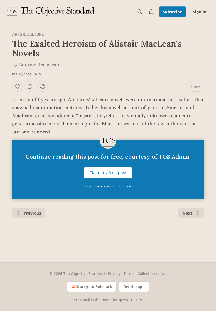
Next (187, 213)
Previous (32, 213)
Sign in (200, 11)
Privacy (114, 273)
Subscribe (172, 11)
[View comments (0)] (30, 86)
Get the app (134, 286)
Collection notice (152, 273)
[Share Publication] (151, 11)
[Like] (17, 86)
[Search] (139, 11)
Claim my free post (108, 173)
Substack (82, 299)
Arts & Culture (28, 34)
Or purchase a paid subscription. (108, 186)
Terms (129, 273)
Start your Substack (94, 286)
